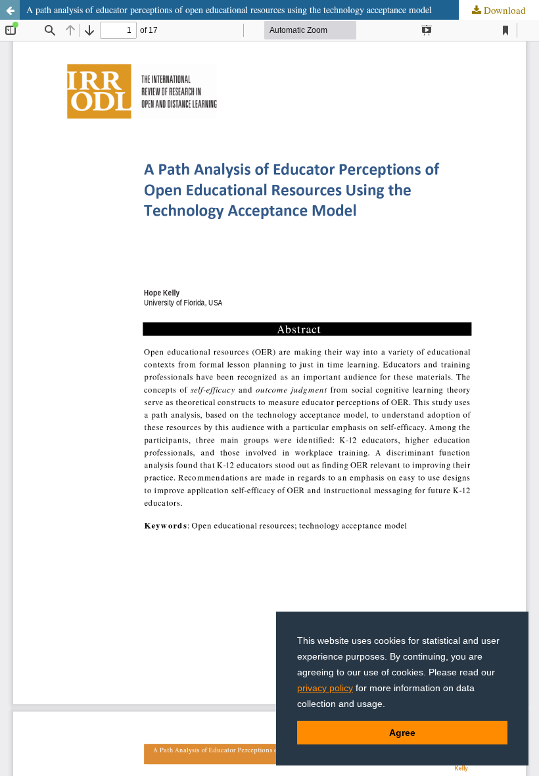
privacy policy (325, 688)
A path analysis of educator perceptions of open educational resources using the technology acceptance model (229, 9)
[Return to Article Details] (10, 10)
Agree (402, 732)
